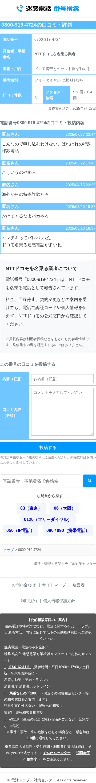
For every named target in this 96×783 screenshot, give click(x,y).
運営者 (79, 585)
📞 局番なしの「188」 (22, 693)
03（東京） (31, 508)
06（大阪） (65, 508)
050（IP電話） (20, 530)
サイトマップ (54, 585)
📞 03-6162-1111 (17, 667)
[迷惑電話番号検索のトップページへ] (48, 8)
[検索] (89, 481)
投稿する (48, 447)
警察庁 (32, 759)
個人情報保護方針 (59, 600)
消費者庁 (83, 753)
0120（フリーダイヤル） (48, 519)
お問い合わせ (24, 585)
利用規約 (29, 600)
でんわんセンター (57, 753)
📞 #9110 (12, 719)
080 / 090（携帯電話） (68, 530)
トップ (8, 550)
